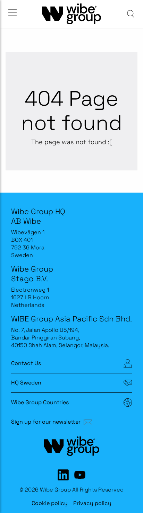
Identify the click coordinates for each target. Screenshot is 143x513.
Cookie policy (50, 503)
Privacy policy (92, 503)
